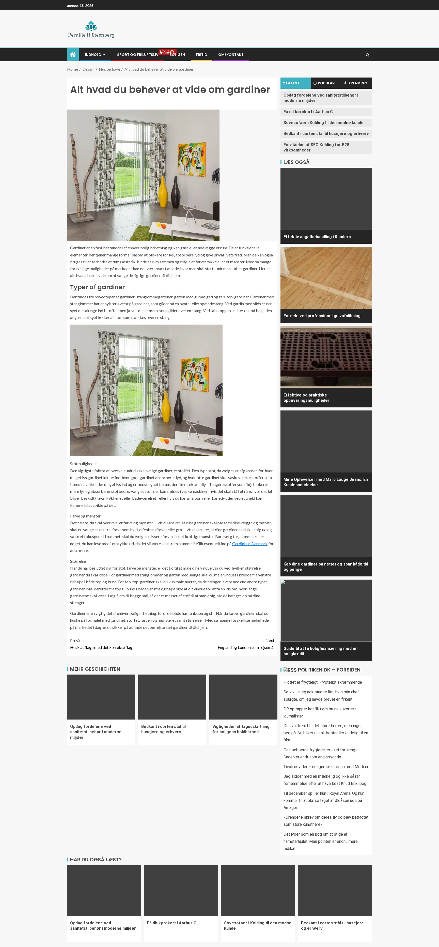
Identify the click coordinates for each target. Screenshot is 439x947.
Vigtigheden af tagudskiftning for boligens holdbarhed (241, 729)
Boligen (177, 54)
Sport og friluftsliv (138, 54)
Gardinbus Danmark (250, 543)
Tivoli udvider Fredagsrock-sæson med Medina (326, 766)
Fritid (201, 54)
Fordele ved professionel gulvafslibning (322, 315)
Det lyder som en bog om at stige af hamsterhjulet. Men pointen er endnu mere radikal (321, 841)
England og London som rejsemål (246, 644)
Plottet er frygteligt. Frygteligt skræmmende (323, 682)
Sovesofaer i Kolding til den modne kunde (324, 122)
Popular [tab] (326, 83)
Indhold (93, 54)
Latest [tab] (293, 83)
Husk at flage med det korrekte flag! (102, 644)
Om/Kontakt (231, 54)
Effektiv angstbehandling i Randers (317, 236)
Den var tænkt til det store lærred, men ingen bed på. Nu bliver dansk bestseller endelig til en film (326, 732)
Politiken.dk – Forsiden (329, 669)
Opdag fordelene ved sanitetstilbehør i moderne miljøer (95, 732)
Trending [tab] (357, 83)
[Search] (367, 55)
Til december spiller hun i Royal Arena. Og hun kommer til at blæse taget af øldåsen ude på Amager (324, 800)
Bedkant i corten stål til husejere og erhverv (163, 729)
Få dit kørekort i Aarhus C (308, 111)
